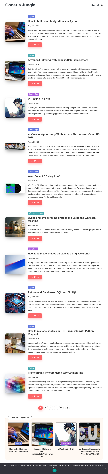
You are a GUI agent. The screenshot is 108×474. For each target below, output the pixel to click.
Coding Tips (33, 94)
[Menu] (93, 5)
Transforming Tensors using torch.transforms (55, 372)
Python (31, 17)
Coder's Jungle (20, 5)
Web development (36, 213)
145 (61, 408)
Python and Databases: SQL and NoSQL (52, 292)
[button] (67, 408)
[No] (105, 468)
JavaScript (33, 249)
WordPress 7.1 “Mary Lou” (44, 176)
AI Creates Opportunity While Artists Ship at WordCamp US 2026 (89, 451)
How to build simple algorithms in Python (53, 21)
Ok (54, 471)
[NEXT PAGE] (67, 408)
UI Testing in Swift (39, 98)
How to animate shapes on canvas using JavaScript (59, 253)
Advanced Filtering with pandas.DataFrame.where (58, 60)
